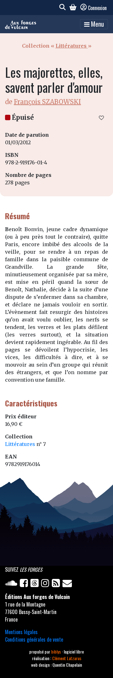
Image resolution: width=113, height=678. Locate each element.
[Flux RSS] (57, 584)
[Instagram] (46, 584)
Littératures (72, 46)
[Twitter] (35, 584)
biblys (56, 651)
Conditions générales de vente (34, 639)
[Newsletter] (67, 584)
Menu (96, 24)
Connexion (97, 8)
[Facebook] (25, 584)
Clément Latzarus (66, 658)
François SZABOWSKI (47, 102)
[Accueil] (20, 24)
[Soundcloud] (12, 584)
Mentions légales (21, 632)
